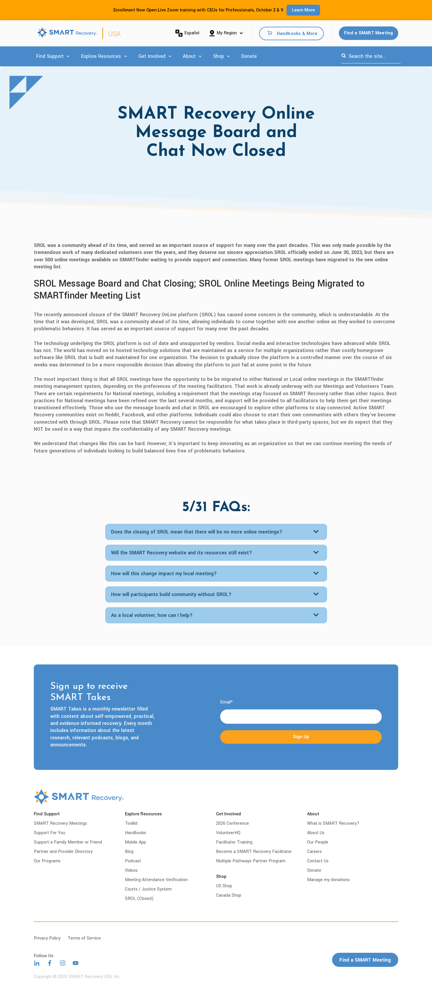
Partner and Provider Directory (63, 852)
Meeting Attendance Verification (156, 880)
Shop (218, 56)
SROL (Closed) (139, 899)
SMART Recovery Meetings (60, 823)
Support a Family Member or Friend (68, 842)
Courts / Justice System (148, 889)
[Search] (343, 56)
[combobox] (371, 56)
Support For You (49, 833)
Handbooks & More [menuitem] (297, 33)
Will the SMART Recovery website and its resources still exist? (181, 552)
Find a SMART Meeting (368, 33)
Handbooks (135, 833)
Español (191, 33)
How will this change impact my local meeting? (164, 573)
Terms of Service (84, 938)
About (189, 56)
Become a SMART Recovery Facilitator (254, 852)
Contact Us (318, 861)
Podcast (133, 861)
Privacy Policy (47, 938)
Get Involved (151, 56)
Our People (317, 842)
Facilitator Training (234, 842)
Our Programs (47, 861)
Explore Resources (101, 56)
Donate (249, 56)
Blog (129, 852)
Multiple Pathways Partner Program (250, 861)
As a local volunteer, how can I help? (152, 615)
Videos (131, 870)
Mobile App (135, 842)
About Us (315, 833)
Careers (314, 852)
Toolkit (131, 823)
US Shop (224, 886)
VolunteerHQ (228, 833)
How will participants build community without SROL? (171, 594)
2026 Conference (232, 823)
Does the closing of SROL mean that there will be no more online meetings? (196, 532)
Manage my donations (328, 880)
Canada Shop (228, 895)
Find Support (50, 56)
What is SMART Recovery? (333, 823)
